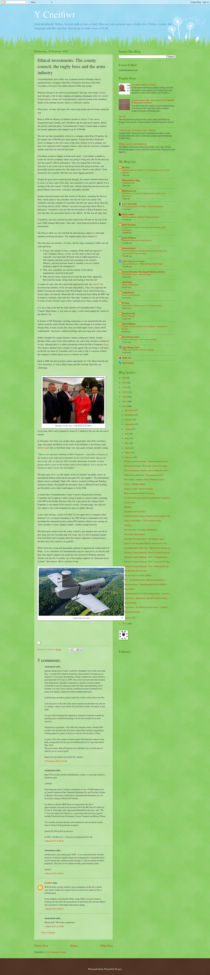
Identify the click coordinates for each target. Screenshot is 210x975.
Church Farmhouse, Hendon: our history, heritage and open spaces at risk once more (144, 252)
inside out (126, 357)
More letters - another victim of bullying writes (144, 479)
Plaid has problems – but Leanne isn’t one (139, 339)
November (129, 414)
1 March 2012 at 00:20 (54, 840)
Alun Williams (128, 323)
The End (122, 116)
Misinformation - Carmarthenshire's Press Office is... (146, 584)
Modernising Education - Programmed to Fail (143, 474)
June (127, 438)
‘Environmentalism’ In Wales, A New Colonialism (142, 206)
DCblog (125, 303)
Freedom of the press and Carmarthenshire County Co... (147, 497)
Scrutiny (127, 525)
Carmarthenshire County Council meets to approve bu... (147, 515)
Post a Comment (48, 932)
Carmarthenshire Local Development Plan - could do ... (147, 593)
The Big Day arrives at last (135, 570)
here (95, 236)
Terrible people (128, 182)
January (128, 617)
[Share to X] (75, 649)
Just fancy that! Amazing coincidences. (140, 529)
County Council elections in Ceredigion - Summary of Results (144, 327)
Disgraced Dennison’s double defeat (137, 240)
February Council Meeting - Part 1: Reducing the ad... (147, 566)
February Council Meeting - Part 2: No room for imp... (147, 561)
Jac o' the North (129, 203)
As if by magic (130, 602)
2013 (124, 401)
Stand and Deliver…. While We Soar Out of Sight (142, 263)
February (129, 457)
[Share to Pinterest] (81, 649)
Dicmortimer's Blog (131, 180)
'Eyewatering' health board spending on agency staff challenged (143, 228)
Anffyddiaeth (128, 292)
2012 (124, 406)
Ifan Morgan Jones (130, 336)
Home (74, 945)
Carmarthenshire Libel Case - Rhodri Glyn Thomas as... (147, 547)
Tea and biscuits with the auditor (137, 575)
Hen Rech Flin (128, 313)
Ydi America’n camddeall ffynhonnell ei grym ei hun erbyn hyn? (144, 194)
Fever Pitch (129, 589)
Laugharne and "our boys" (135, 511)
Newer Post (41, 945)
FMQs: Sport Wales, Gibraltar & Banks (138, 349)
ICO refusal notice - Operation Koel (136, 274)
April (127, 447)
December (129, 410)
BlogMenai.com (129, 190)
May (127, 443)
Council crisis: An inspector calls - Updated (137, 130)
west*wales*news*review (133, 261)
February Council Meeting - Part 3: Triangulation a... (146, 557)
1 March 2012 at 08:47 (54, 908)
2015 (124, 392)
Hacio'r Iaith (128, 214)
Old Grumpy (128, 362)
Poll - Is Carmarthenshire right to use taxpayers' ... (145, 579)
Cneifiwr (48, 882)
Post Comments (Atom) (56, 952)
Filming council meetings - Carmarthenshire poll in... (146, 461)
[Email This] (69, 649)
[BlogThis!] (72, 649)
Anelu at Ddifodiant (130, 284)
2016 (124, 387)
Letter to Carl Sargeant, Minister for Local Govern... (146, 543)
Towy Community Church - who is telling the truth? (146, 470)
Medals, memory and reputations (133, 143)
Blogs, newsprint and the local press (139, 493)
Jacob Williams (129, 237)
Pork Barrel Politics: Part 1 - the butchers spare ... (145, 538)
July (127, 433)
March (128, 452)
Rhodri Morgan (128, 316)
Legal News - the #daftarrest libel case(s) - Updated (146, 607)
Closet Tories (129, 502)
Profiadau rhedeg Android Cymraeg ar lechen (140, 216)
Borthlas (126, 167)
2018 (124, 377)
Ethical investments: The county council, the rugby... (146, 465)
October (128, 419)
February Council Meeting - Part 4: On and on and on (146, 552)
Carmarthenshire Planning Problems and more (143, 271)
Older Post (106, 945)
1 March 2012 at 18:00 (54, 926)
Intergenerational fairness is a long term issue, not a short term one (145, 171)
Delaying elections (132, 611)
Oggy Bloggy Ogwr (130, 347)
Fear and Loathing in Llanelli (144, 84)
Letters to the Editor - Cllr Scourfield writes (142, 520)
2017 (124, 382)
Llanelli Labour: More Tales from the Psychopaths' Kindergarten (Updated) (153, 101)
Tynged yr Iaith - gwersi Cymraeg (138, 488)
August (128, 428)
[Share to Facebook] (78, 649)
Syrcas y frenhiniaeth (131, 295)
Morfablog (127, 282)
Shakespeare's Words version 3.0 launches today (142, 305)
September (130, 424)
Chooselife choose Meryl (134, 534)
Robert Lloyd (43, 447)
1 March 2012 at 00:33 (54, 873)
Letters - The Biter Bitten (134, 484)
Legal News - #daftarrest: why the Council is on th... (146, 598)
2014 (124, 396)
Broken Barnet (129, 248)
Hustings (128, 506)
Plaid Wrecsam (129, 224)
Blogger (118, 968)
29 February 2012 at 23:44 (55, 761)
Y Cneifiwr (54, 14)
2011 (124, 623)
